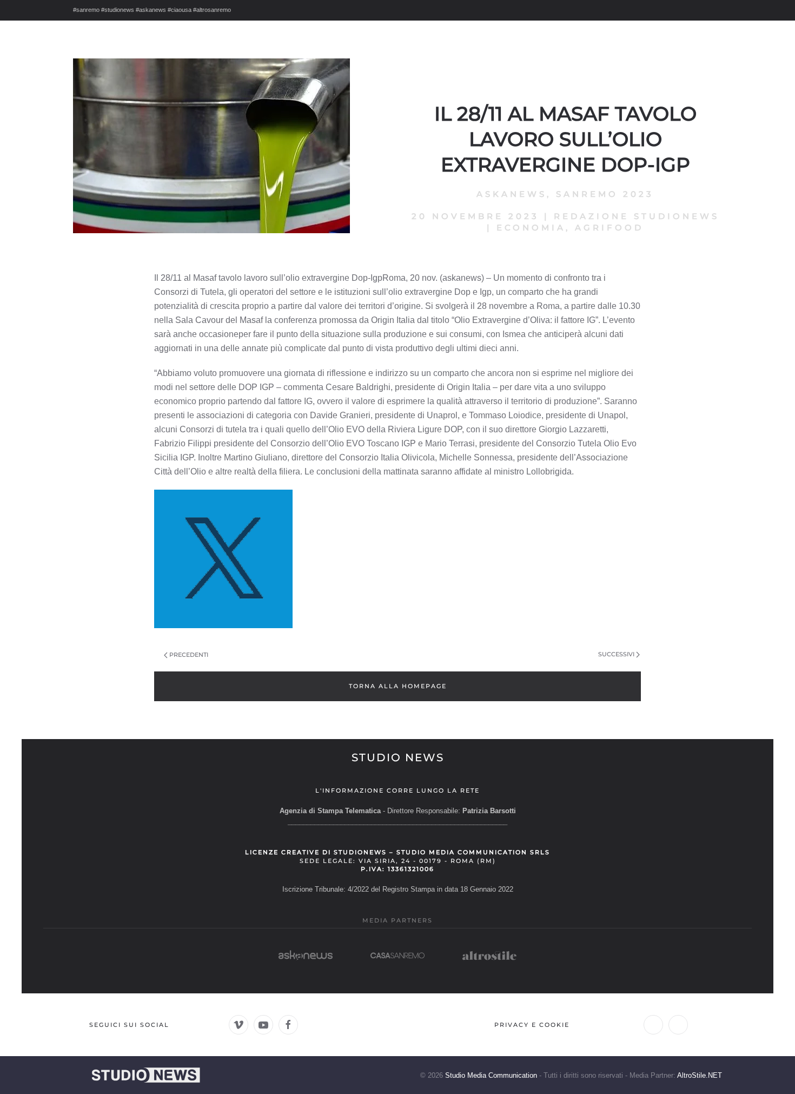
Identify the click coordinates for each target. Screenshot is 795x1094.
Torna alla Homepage (398, 686)
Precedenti (188, 654)
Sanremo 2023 (605, 194)
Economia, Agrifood (570, 227)
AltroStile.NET (699, 1075)
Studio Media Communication (491, 1075)
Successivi (616, 654)
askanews (511, 194)
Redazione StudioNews (636, 216)
